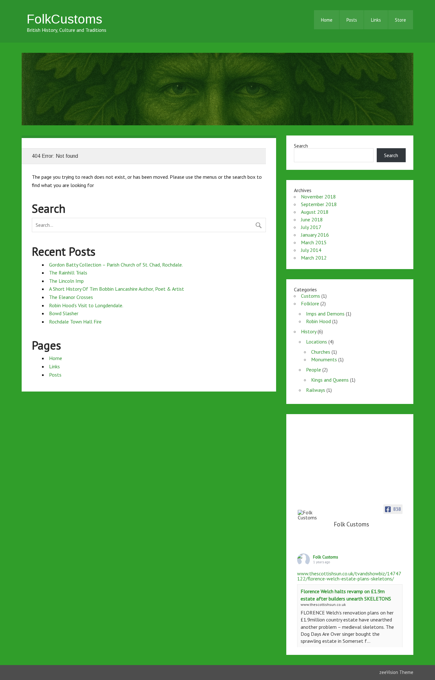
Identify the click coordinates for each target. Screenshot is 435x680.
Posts (351, 20)
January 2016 (315, 235)
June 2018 (312, 219)
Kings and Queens (330, 380)
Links (376, 20)
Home (326, 20)
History (308, 331)
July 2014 (311, 250)
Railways (315, 390)
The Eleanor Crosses (71, 297)
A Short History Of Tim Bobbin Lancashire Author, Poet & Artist (116, 289)
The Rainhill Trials (68, 272)
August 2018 (315, 212)
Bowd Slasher (63, 313)
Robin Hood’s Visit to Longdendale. (86, 305)
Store (400, 20)
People (313, 369)
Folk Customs (325, 557)
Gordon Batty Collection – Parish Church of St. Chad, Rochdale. (116, 264)
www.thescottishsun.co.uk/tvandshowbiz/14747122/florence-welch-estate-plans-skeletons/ (349, 576)
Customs (310, 296)
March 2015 (314, 242)
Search (301, 145)
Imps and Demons (325, 313)
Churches (320, 352)
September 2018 (319, 204)
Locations (316, 341)
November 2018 (318, 196)
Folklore (310, 303)
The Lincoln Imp (66, 281)
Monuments (324, 359)
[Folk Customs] (313, 515)
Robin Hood (318, 321)
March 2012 (314, 257)
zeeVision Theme (396, 672)
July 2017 (311, 227)
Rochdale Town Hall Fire (75, 321)
